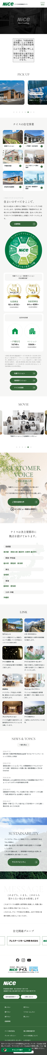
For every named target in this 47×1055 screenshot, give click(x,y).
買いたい (7, 1007)
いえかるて (27, 1040)
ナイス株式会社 (10, 1031)
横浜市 (21, 552)
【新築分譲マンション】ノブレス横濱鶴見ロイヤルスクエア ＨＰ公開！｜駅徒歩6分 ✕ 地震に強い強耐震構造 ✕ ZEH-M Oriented (23, 768)
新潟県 (20, 563)
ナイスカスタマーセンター (13, 1040)
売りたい (26, 1007)
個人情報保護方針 (29, 1031)
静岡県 (6, 586)
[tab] (13, 112)
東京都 (6, 552)
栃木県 (6, 563)
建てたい (7, 1012)
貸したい (26, 1016)
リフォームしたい (29, 1012)
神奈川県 (13, 552)
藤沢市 (33, 552)
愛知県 (13, 586)
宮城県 (6, 575)
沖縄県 (6, 597)
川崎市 (27, 552)
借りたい (7, 1016)
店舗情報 (7, 1021)
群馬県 (13, 563)
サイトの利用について (31, 1036)
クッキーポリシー (10, 1036)
